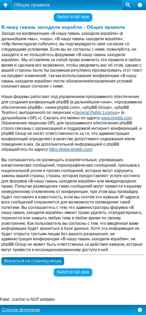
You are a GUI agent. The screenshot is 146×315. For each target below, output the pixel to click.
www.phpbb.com (116, 118)
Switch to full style (73, 17)
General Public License (95, 112)
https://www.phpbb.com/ (70, 149)
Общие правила (32, 4)
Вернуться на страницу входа (32, 261)
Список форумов (21, 309)
